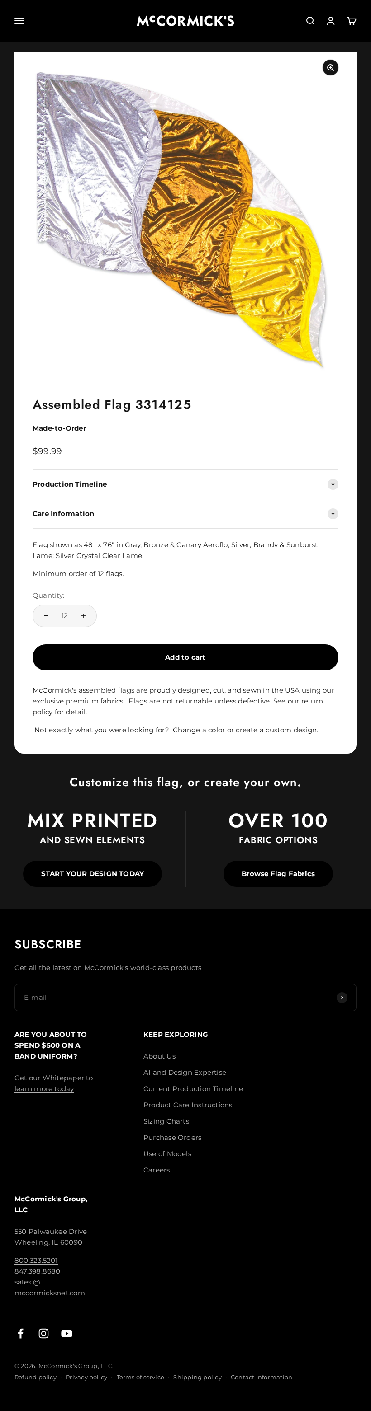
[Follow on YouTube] (67, 1333)
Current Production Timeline (193, 1088)
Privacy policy (86, 1377)
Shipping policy (197, 1377)
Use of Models (167, 1153)
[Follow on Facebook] (20, 1333)
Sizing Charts (166, 1121)
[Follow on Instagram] (44, 1333)
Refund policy (35, 1377)
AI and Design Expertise (184, 1072)
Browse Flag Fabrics (278, 873)
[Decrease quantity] (46, 616)
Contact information (261, 1377)
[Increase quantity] (83, 616)
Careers (156, 1170)
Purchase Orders (172, 1137)
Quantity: (48, 595)
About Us (159, 1056)
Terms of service (141, 1377)
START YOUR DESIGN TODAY (92, 873)
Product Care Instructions (188, 1105)
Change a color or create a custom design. (245, 730)
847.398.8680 (37, 1271)
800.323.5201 (36, 1260)
